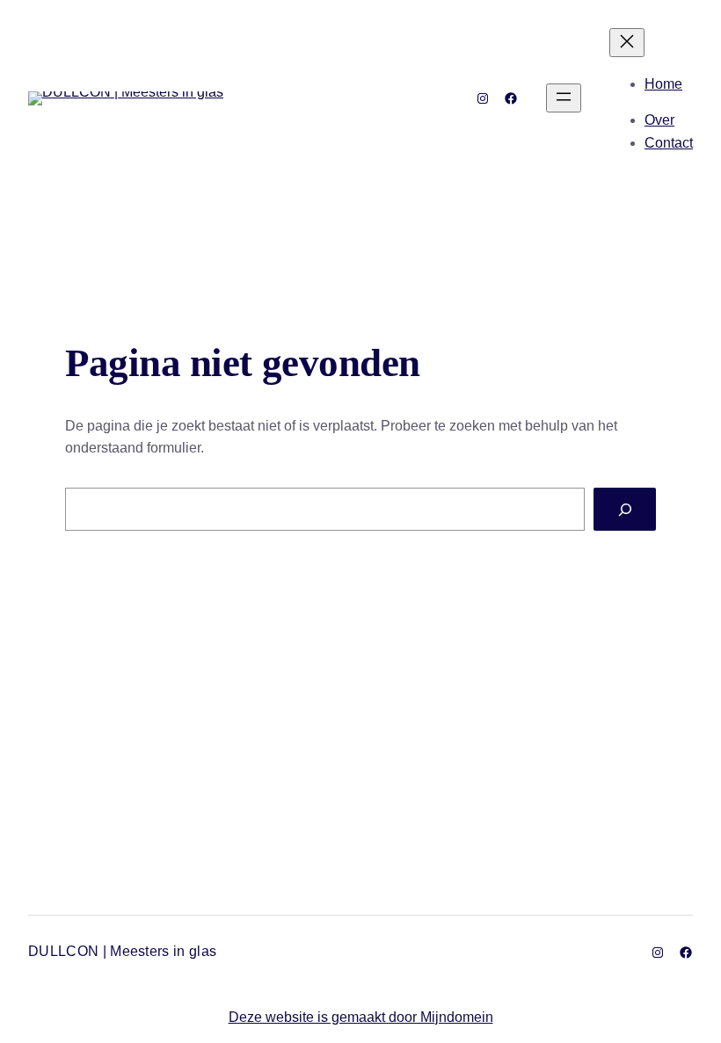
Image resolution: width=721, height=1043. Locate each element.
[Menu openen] (563, 97)
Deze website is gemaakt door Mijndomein (361, 1017)
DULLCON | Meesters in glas (122, 951)
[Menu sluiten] (627, 42)
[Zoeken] (625, 509)
